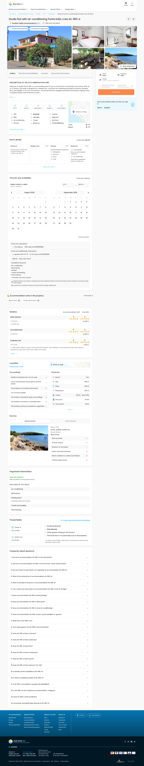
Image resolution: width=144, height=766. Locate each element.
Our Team (62, 722)
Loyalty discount (29, 722)
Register (107, 108)
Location (44, 73)
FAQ (52, 761)
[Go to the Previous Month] (12, 193)
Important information (60, 73)
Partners (81, 715)
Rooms (11, 722)
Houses (11, 720)
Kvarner (46, 720)
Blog (60, 729)
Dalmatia (47, 722)
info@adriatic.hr (27, 752)
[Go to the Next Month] (87, 193)
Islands (46, 725)
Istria (45, 718)
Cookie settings (64, 761)
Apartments (12, 718)
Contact (14, 747)
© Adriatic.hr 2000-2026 (15, 761)
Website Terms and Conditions (32, 761)
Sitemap (56, 761)
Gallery (12, 73)
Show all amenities (16, 130)
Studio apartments (14, 725)
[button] (39, 47)
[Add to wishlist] (129, 19)
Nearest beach (30, 421)
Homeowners (96, 715)
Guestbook (62, 720)
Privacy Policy (46, 761)
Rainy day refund (25, 259)
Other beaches (70, 421)
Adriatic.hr (62, 718)
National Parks (48, 727)
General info (62, 727)
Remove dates (83, 237)
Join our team (63, 725)
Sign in (99, 108)
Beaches (47, 732)
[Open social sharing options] (133, 19)
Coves (46, 729)
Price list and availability (28, 73)
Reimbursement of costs (31, 725)
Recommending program (32, 727)
